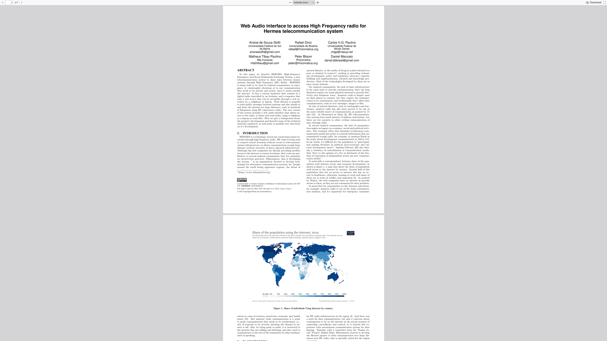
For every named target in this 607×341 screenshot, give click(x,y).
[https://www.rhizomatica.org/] (254, 171)
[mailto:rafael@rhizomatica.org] (302, 49)
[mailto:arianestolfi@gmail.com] (264, 52)
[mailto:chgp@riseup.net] (341, 52)
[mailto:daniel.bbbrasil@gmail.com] (341, 60)
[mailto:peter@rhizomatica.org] (302, 63)
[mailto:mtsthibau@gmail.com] (264, 63)
